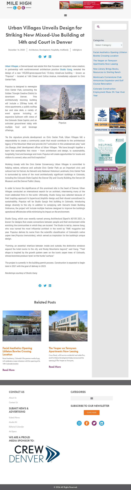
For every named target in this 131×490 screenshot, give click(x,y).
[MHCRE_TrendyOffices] (110, 179)
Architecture (33, 49)
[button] (65, 15)
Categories (98, 40)
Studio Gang (66, 69)
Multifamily (64, 49)
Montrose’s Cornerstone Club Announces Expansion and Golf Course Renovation (108, 80)
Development (44, 49)
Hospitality (55, 49)
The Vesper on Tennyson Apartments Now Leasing (63, 349)
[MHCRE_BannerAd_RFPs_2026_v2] (91, 5)
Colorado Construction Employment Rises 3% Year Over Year (109, 92)
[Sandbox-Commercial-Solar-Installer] (110, 120)
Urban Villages (11, 66)
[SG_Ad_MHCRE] (110, 149)
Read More (8, 370)
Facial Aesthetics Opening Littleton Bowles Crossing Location (17, 351)
